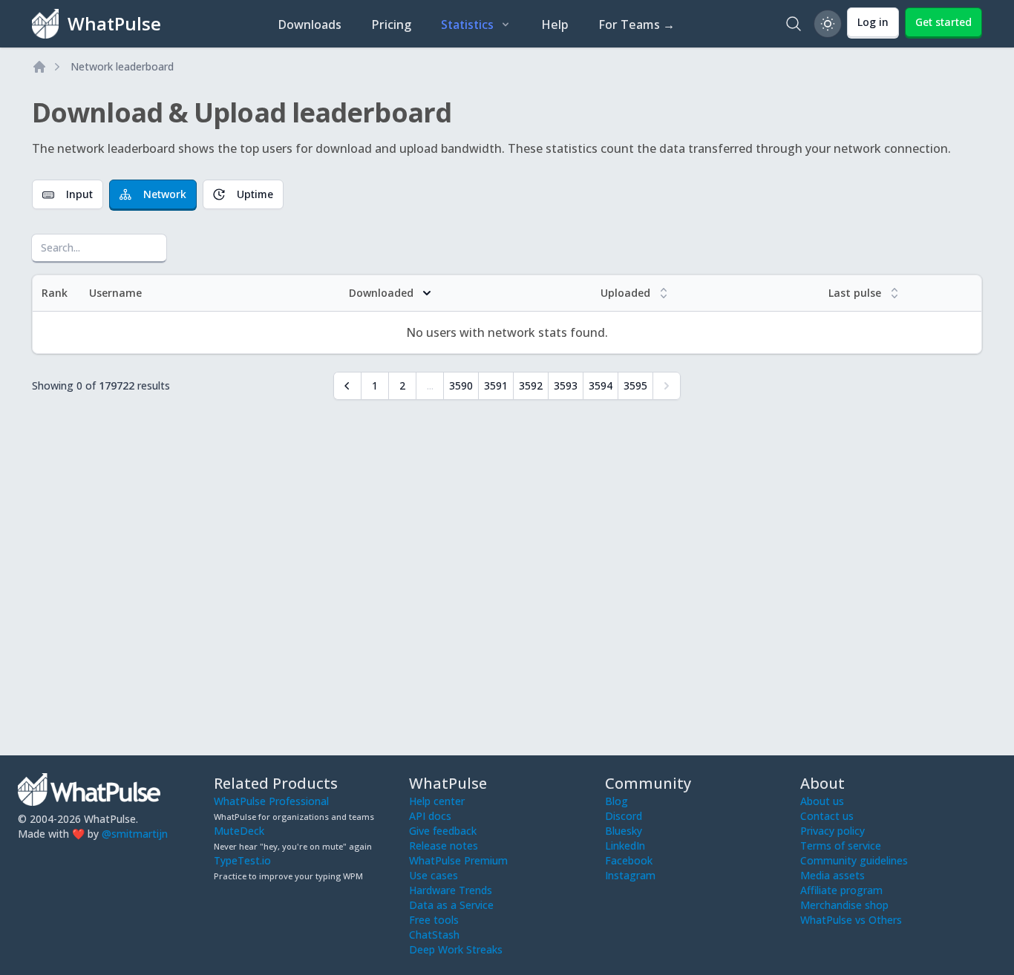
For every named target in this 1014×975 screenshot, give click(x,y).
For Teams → (636, 24)
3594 (600, 385)
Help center (437, 801)
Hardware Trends (450, 890)
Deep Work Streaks (456, 949)
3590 (461, 385)
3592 (531, 385)
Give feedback (443, 831)
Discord (623, 816)
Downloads (309, 24)
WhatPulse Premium (458, 860)
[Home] (39, 66)
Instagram (630, 875)
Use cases (433, 875)
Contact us (827, 816)
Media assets (832, 875)
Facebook (628, 860)
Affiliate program (841, 890)
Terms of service (840, 845)
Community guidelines (854, 860)
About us (822, 801)
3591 (496, 385)
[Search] (793, 24)
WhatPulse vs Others (851, 920)
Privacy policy (832, 831)
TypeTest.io (242, 860)
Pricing (391, 24)
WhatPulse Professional (271, 801)
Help (555, 24)
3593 (566, 385)
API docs (430, 816)
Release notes (443, 845)
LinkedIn (625, 845)
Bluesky (623, 831)
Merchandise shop (844, 905)
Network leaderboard (122, 66)
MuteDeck (239, 831)
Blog (616, 801)
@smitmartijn (135, 834)
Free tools (434, 920)
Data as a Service (451, 905)
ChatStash (434, 935)
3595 (635, 385)
